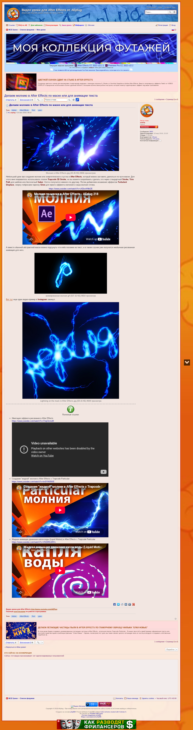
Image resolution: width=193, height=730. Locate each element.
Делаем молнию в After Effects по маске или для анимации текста (51, 95)
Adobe (14, 110)
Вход (160, 7)
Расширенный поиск (174, 12)
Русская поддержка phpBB (91, 715)
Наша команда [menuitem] (132, 698)
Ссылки (12, 25)
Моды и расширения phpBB (91, 717)
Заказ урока (66, 25)
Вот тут (9, 299)
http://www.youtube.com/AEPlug (44, 609)
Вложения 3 (25, 99)
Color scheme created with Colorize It (113, 712)
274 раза (156, 139)
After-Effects (24, 110)
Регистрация (151, 7)
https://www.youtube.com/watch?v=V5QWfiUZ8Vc (34, 542)
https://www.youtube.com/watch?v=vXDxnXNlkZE (71, 189)
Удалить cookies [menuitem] (148, 698)
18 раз (154, 137)
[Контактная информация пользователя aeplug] (160, 140)
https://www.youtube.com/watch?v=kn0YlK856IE (33, 481)
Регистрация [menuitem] (163, 25)
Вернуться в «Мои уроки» (16, 647)
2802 (151, 131)
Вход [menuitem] (173, 25)
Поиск (170, 12)
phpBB (72, 712)
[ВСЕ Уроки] (13, 13)
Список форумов (27, 698)
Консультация (52, 25)
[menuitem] (118, 698)
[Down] (187, 362)
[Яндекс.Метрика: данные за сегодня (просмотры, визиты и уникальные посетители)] (78, 706)
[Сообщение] (7, 112)
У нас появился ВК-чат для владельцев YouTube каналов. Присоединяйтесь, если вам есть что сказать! (91, 70)
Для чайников (37, 25)
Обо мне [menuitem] (91, 25)
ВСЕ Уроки (13, 698)
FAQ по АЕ (22, 25)
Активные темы (170, 7)
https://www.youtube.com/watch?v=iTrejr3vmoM (33, 421)
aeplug (142, 122)
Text (33, 110)
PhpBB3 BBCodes (96, 713)
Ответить (10, 99)
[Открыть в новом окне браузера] (78, 706)
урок (39, 110)
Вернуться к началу (175, 619)
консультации (19, 611)
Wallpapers (79, 25)
